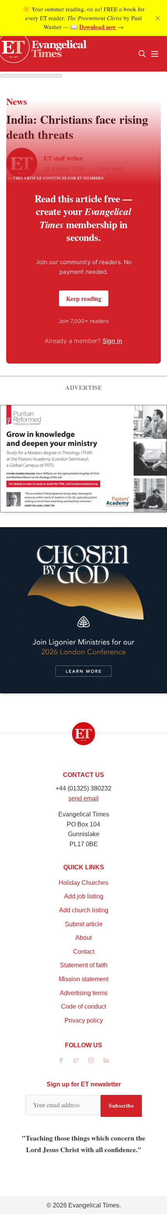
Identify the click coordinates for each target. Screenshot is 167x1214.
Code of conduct (83, 1006)
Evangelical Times (93, 1205)
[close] (157, 18)
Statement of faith (84, 965)
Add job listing (83, 896)
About (83, 937)
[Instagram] (91, 1060)
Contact (83, 951)
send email (83, 798)
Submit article (84, 924)
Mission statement (83, 979)
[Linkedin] (106, 1060)
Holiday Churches (83, 882)
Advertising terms (84, 993)
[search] (142, 54)
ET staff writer (63, 158)
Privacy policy (83, 1020)
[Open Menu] (154, 54)
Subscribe (121, 1105)
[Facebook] (61, 1060)
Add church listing (83, 910)
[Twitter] (76, 1060)
